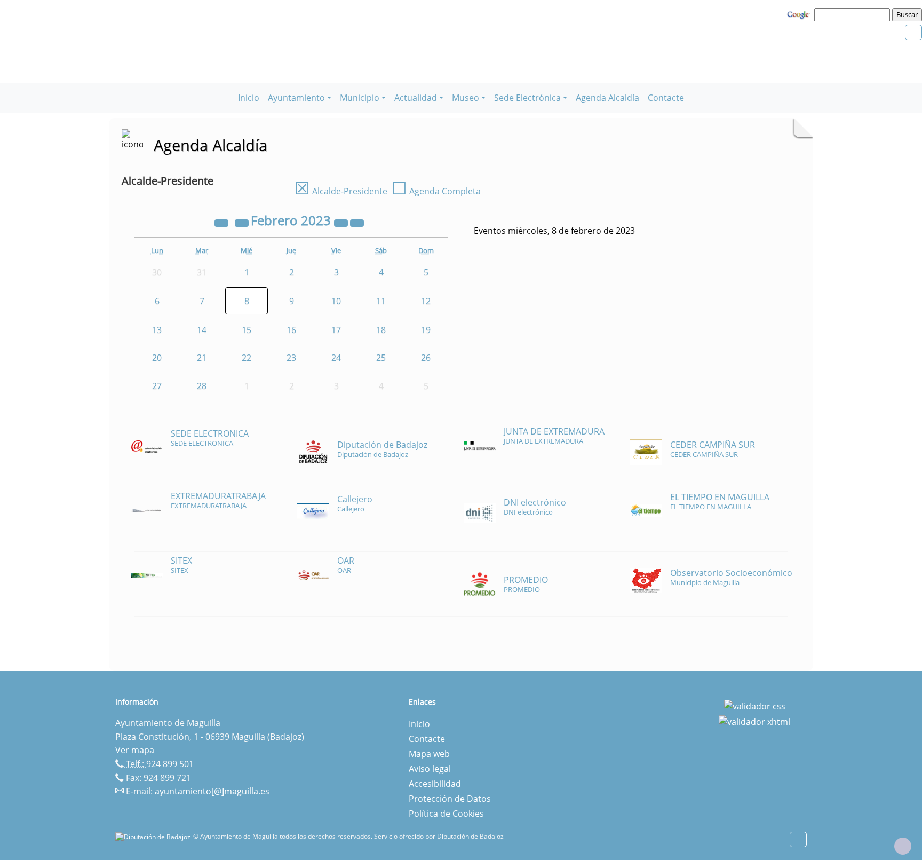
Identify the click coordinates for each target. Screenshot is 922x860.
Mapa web (429, 754)
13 (157, 330)
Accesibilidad (435, 784)
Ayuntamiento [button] (296, 98)
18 (381, 330)
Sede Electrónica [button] (527, 98)
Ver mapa (134, 750)
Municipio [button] (359, 98)
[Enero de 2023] (243, 222)
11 (381, 301)
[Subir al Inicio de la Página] (902, 846)
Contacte (666, 98)
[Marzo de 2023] (357, 222)
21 (201, 358)
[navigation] (853, 14)
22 (246, 358)
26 (426, 358)
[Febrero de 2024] (342, 222)
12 (426, 301)
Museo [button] (465, 98)
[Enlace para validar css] (754, 705)
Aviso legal (430, 769)
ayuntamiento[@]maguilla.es (212, 791)
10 (336, 301)
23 (291, 358)
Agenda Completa (436, 191)
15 (246, 330)
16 (291, 330)
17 (336, 330)
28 (201, 386)
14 (201, 330)
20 (157, 358)
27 (157, 386)
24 (336, 358)
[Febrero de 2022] (222, 222)
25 (381, 358)
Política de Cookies (446, 813)
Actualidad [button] (415, 98)
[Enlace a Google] (799, 14)
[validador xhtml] (754, 721)
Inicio (248, 98)
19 (426, 330)
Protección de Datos (450, 798)
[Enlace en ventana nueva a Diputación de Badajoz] (154, 836)
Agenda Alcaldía (607, 98)
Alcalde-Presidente (341, 191)
